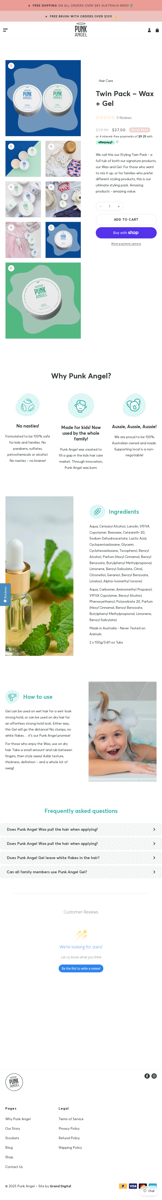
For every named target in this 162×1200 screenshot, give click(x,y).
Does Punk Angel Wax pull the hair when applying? (52, 829)
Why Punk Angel (18, 1119)
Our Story (12, 1128)
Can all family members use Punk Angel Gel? (47, 871)
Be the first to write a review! (81, 968)
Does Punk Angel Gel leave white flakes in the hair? (53, 857)
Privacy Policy (69, 1128)
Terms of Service (71, 1119)
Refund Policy (69, 1138)
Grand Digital (60, 1186)
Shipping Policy (70, 1147)
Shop (9, 1157)
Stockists (12, 1138)
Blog (9, 1147)
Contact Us (14, 1167)
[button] (157, 30)
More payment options (126, 243)
